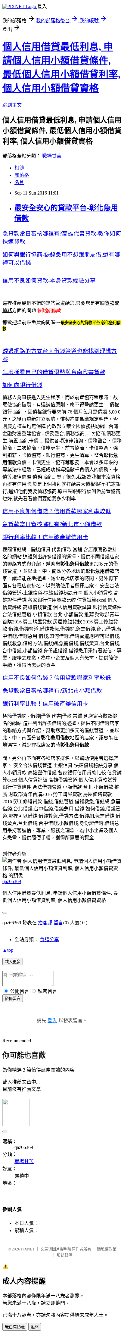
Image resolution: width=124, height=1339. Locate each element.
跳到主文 (12, 105)
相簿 (19, 167)
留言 (58, 922)
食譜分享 (49, 939)
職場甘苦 (51, 155)
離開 (35, 1327)
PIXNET (28, 1249)
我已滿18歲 (15, 1327)
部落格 (21, 175)
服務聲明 (64, 1255)
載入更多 (12, 962)
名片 (19, 182)
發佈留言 (12, 998)
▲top (7, 950)
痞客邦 (45, 922)
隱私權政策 (106, 1249)
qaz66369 (11, 881)
